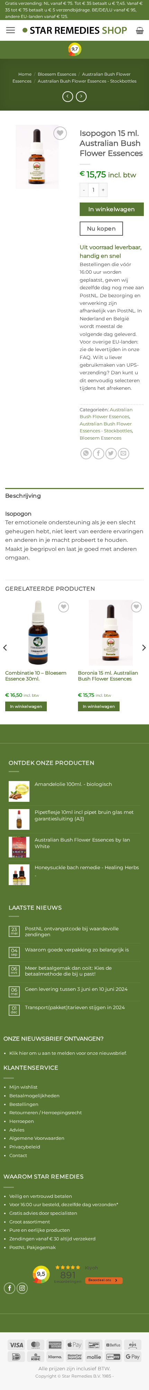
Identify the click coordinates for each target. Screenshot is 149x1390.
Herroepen (21, 1121)
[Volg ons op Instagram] (22, 1288)
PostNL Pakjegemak (32, 1247)
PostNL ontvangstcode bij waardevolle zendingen (72, 932)
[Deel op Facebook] (98, 453)
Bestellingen (23, 1104)
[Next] (143, 661)
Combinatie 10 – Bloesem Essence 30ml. (36, 676)
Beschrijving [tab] (23, 495)
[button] (10, 30)
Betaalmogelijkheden (34, 1095)
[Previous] (5, 661)
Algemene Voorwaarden (36, 1138)
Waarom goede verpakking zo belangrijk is (77, 950)
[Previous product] (81, 96)
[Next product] (67, 96)
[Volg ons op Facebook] (9, 1288)
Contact (18, 1155)
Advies (16, 1130)
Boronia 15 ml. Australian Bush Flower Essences (108, 676)
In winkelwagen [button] (26, 706)
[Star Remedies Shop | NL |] (74, 30)
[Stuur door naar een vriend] (123, 453)
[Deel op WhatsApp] (86, 453)
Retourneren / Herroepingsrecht (45, 1112)
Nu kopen (101, 228)
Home (25, 74)
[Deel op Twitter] (111, 453)
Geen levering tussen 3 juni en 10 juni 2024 (76, 989)
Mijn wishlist (23, 1087)
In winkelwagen (111, 209)
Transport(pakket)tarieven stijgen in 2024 (75, 1008)
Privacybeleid (24, 1146)
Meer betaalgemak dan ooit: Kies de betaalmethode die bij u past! (68, 971)
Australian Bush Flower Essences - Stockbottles (87, 81)
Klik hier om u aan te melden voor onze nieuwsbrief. (68, 1053)
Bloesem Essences (57, 74)
